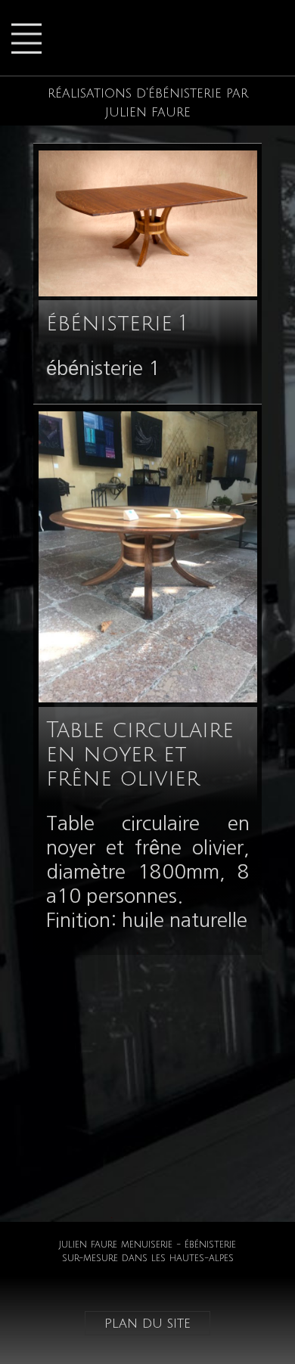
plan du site (147, 1323)
